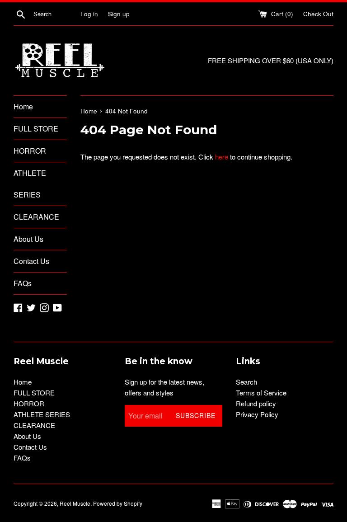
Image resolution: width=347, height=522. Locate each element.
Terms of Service (261, 392)
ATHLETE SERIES (30, 184)
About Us (28, 239)
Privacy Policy (257, 414)
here (221, 156)
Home (23, 106)
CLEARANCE (36, 217)
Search (246, 381)
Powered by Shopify (117, 503)
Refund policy (256, 403)
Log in (89, 13)
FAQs (23, 283)
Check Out (318, 13)
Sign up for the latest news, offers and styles (164, 387)
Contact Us (31, 261)
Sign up (119, 13)
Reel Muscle (75, 503)
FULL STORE (36, 128)
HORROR (30, 151)
